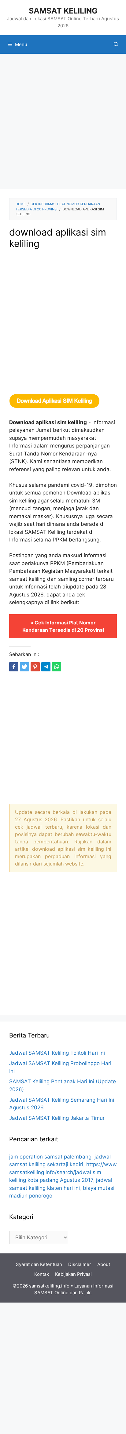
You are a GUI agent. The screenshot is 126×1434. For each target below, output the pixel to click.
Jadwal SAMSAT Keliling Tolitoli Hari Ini (57, 1053)
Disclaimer (79, 1264)
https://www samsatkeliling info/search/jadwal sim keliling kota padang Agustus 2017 (63, 1172)
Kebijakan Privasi (73, 1274)
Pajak (85, 1292)
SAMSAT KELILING (63, 10)
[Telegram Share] (45, 666)
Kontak (41, 1274)
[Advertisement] (63, 123)
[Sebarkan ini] (13, 666)
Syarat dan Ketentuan (39, 1264)
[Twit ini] (24, 666)
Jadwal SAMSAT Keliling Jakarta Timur (57, 1118)
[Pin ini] (35, 666)
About (103, 1264)
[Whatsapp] (56, 666)
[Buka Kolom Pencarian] (116, 44)
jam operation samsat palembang (50, 1157)
